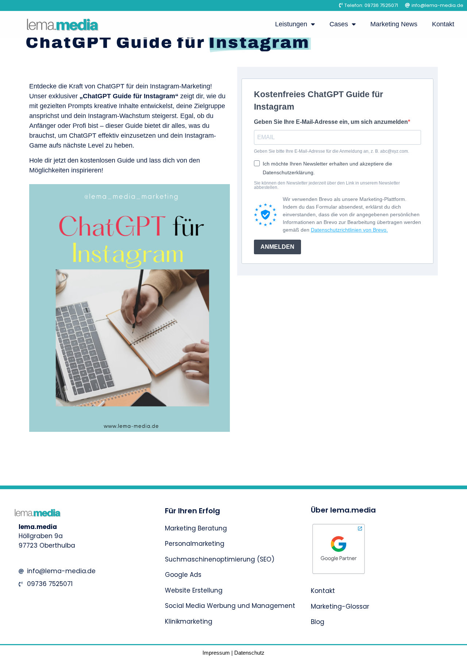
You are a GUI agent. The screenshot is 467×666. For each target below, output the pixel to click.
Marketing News (393, 24)
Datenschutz (249, 653)
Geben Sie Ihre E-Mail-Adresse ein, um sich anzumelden (331, 122)
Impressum (216, 653)
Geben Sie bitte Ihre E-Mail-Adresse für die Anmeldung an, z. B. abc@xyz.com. (331, 151)
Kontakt (443, 24)
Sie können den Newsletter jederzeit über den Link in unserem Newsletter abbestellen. (327, 185)
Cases (338, 24)
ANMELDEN (277, 247)
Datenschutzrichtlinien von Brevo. (349, 230)
